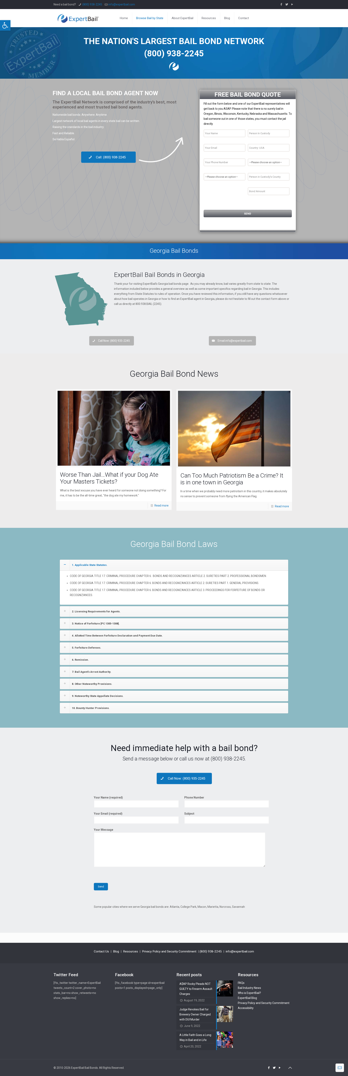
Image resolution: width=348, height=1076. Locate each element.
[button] (5, 25)
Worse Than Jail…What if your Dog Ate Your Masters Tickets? (109, 478)
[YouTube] (292, 4)
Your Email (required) (108, 813)
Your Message (103, 830)
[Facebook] (281, 4)
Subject (189, 813)
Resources (130, 951)
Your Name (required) (108, 797)
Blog (116, 951)
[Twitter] (287, 4)
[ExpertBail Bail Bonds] (78, 18)
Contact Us (101, 951)
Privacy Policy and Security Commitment (169, 951)
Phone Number (194, 797)
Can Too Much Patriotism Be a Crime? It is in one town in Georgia (231, 479)
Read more (161, 505)
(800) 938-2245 (92, 4)
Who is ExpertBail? (249, 993)
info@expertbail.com (121, 4)
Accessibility (246, 1008)
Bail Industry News (249, 987)
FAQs (241, 982)
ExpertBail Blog (247, 998)
